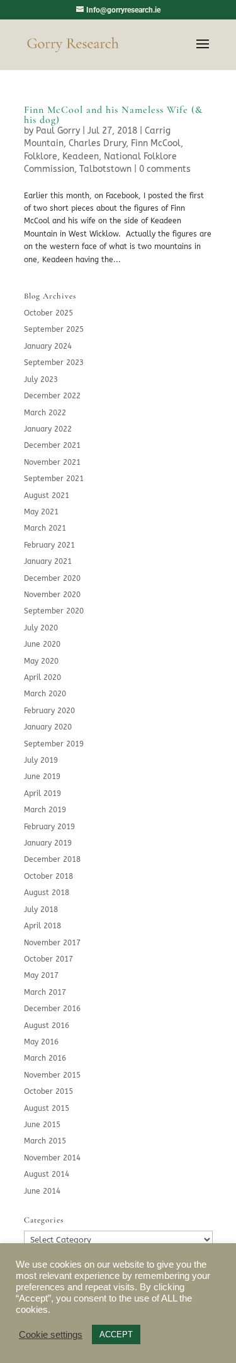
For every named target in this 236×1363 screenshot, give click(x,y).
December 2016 (52, 1008)
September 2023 (54, 362)
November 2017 (52, 942)
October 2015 (48, 1091)
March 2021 (45, 528)
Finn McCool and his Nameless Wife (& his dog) (113, 114)
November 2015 (52, 1075)
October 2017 (48, 959)
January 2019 (48, 843)
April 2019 (42, 793)
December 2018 (52, 859)
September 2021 (54, 478)
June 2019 (42, 776)
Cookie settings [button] (50, 1335)
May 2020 (41, 661)
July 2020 (41, 627)
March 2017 (45, 992)
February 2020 (49, 710)
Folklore (40, 156)
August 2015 (46, 1108)
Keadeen (80, 156)
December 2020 (52, 578)
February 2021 (49, 545)
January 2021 (48, 561)
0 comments (165, 169)
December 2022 (52, 395)
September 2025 (54, 329)
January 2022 (48, 429)
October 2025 (48, 313)
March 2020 (45, 693)
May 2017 (41, 975)
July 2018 (41, 909)
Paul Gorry (58, 130)
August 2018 (46, 892)
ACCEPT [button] (116, 1334)
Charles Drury (97, 143)
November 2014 (52, 1158)
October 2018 (48, 876)
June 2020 (42, 644)
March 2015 (45, 1141)
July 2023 (41, 379)
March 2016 (45, 1058)
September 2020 (54, 611)
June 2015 (42, 1124)
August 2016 (46, 1025)
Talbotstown (105, 169)
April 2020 (42, 677)
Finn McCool (156, 143)
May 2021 (41, 511)
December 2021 (52, 445)
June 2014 (42, 1191)
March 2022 (45, 412)
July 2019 (41, 760)
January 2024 (48, 346)
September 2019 (54, 744)
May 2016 (41, 1041)
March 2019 (45, 809)
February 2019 (49, 826)
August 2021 (46, 495)
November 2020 (52, 594)
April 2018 (42, 925)
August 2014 (46, 1174)
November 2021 (52, 462)
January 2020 (48, 727)
